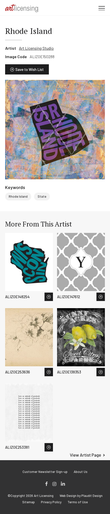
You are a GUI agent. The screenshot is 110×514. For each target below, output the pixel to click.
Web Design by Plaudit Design (81, 496)
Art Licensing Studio (36, 48)
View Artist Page (85, 454)
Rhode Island (18, 196)
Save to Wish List (29, 69)
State (42, 196)
